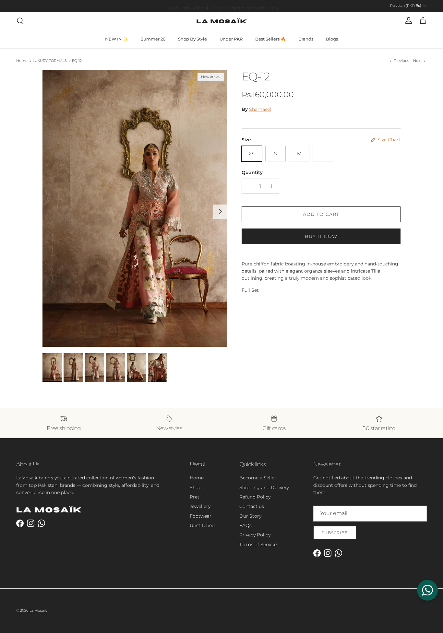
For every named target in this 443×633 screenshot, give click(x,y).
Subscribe (335, 532)
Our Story (250, 516)
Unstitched (202, 525)
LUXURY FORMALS (50, 60)
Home (22, 60)
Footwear (200, 516)
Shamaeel (260, 109)
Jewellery (200, 506)
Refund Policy (254, 497)
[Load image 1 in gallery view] (134, 208)
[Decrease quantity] (247, 186)
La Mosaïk (38, 610)
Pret (194, 497)
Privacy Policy (254, 535)
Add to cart (321, 214)
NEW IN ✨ (116, 38)
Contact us (251, 506)
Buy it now (321, 236)
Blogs (332, 38)
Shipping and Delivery (264, 487)
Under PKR (231, 38)
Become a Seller (257, 478)
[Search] (20, 21)
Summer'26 (153, 38)
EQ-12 (77, 60)
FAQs (245, 525)
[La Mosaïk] (222, 20)
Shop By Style (192, 38)
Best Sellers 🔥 (270, 38)
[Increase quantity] (273, 186)
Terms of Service (258, 544)
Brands (305, 38)
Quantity (252, 172)
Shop (195, 487)
